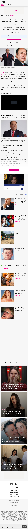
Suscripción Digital (14, 494)
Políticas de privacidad (14, 503)
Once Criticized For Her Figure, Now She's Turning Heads (20, 292)
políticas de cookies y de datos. (12, 527)
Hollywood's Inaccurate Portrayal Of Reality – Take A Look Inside (15, 266)
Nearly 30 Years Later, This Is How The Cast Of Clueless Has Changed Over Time (20, 217)
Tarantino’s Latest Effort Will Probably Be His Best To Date (21, 275)
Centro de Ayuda (14, 505)
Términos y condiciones (14, 502)
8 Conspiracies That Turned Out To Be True (21, 249)
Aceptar (24, 526)
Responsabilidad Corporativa (14, 500)
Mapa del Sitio (14, 490)
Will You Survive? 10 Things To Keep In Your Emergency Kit (21, 308)
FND (16, 235)
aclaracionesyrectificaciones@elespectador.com (17, 515)
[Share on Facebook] (11, 45)
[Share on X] (16, 45)
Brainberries (17, 204)
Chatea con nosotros (14, 496)
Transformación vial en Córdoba (21, 232)
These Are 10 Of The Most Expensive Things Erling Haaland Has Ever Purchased (20, 201)
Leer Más (14, 170)
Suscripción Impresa (14, 492)
